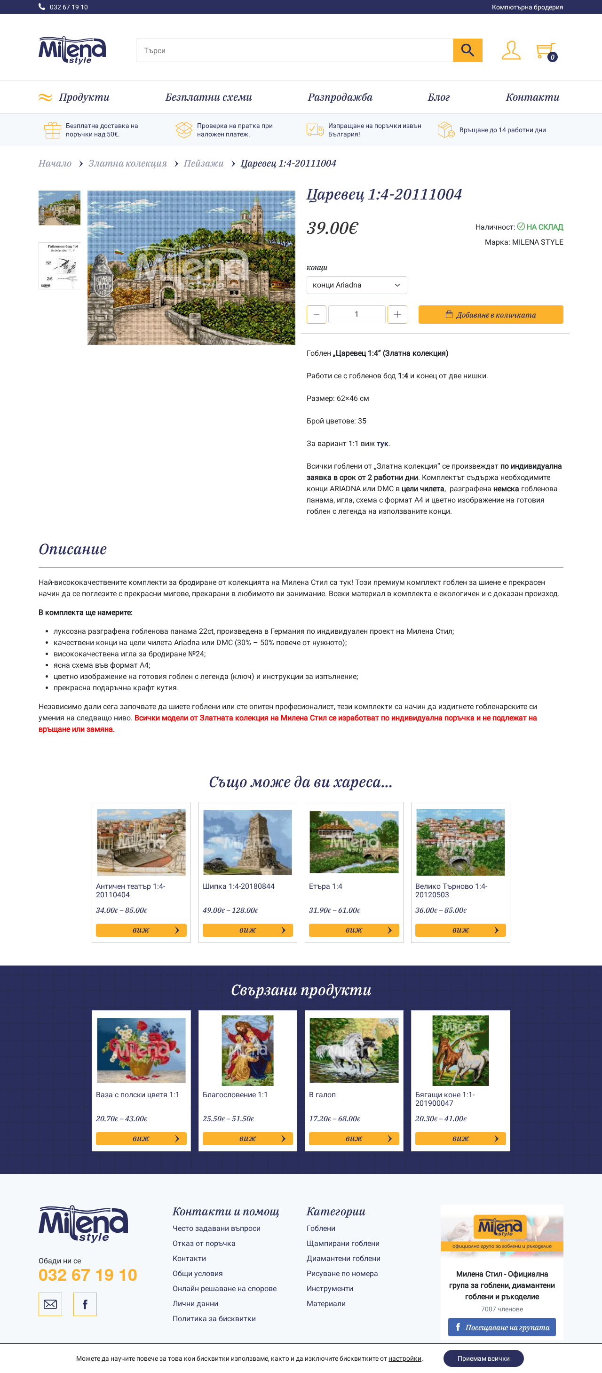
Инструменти (330, 1288)
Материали (326, 1303)
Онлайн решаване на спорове (225, 1288)
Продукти (84, 97)
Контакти (533, 97)
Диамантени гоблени (343, 1258)
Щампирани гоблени (343, 1243)
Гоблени (321, 1228)
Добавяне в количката (496, 314)
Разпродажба (340, 97)
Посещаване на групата (508, 1327)
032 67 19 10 (69, 7)
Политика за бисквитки (214, 1318)
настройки (404, 1358)
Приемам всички (484, 1358)
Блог (439, 97)
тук (382, 443)
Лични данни (195, 1303)
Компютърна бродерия (527, 7)
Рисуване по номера (342, 1273)
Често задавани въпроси (217, 1228)
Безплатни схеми (209, 97)
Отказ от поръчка (204, 1243)
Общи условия (198, 1273)
